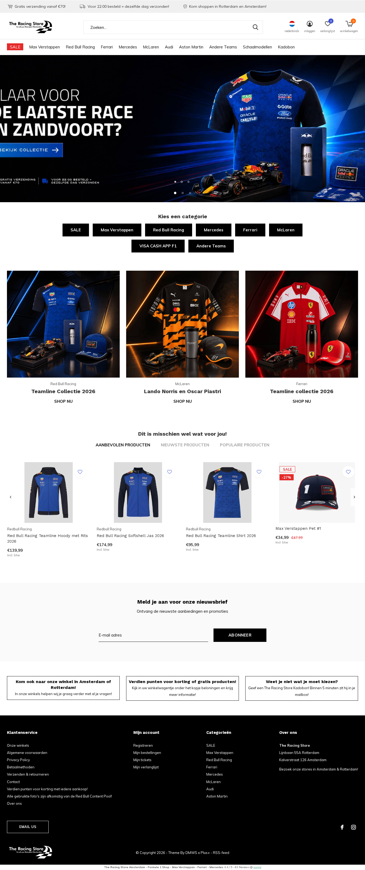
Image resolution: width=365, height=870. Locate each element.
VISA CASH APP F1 (158, 245)
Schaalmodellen (257, 46)
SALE (15, 46)
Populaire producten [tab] (244, 444)
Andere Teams (223, 46)
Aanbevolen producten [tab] (123, 444)
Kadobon (286, 46)
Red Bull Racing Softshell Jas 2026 (130, 535)
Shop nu (63, 401)
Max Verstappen (44, 46)
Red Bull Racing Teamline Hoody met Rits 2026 (47, 538)
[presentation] (10, 497)
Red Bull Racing (80, 46)
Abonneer (239, 635)
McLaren (151, 46)
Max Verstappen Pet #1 (298, 528)
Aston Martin (191, 46)
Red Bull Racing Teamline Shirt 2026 (221, 535)
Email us (27, 827)
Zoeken (255, 27)
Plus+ (205, 852)
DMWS (191, 852)
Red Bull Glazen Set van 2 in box (39, 792)
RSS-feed (221, 852)
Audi (169, 46)
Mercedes (128, 46)
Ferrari (107, 46)
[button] (175, 193)
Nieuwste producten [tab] (185, 444)
